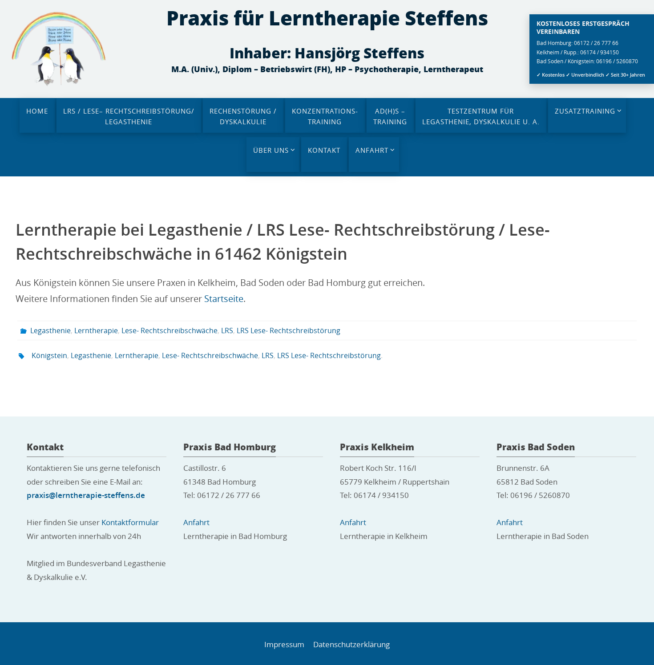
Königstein (49, 355)
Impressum (284, 644)
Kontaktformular (130, 522)
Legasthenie (50, 330)
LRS (227, 330)
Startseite (223, 299)
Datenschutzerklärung (351, 644)
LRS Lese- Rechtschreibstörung (288, 330)
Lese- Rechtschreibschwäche (169, 330)
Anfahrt (196, 522)
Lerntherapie (96, 330)
